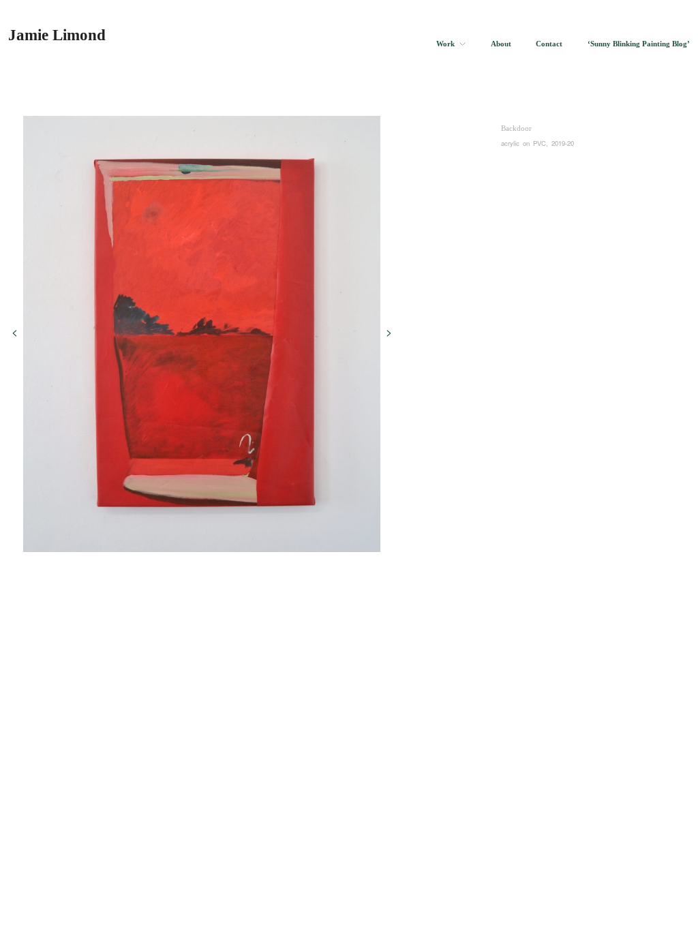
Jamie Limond (57, 35)
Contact (549, 44)
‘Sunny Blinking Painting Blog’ (639, 44)
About (501, 44)
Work (445, 44)
